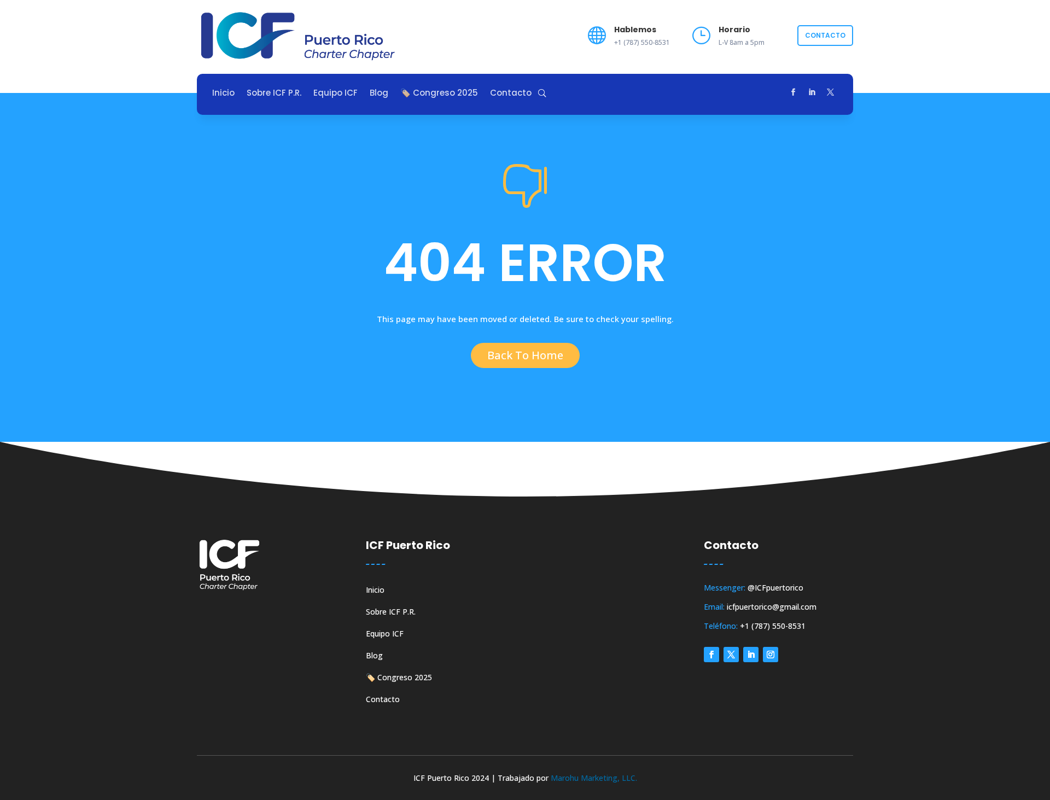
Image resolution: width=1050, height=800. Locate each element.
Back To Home (525, 355)
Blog (379, 93)
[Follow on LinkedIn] (812, 92)
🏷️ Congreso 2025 (439, 93)
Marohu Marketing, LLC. (594, 778)
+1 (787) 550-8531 (773, 626)
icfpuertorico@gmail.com (771, 607)
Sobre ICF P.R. (274, 93)
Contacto (825, 35)
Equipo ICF (335, 93)
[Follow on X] (831, 92)
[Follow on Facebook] (793, 92)
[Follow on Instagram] (770, 654)
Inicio (223, 93)
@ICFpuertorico (775, 587)
